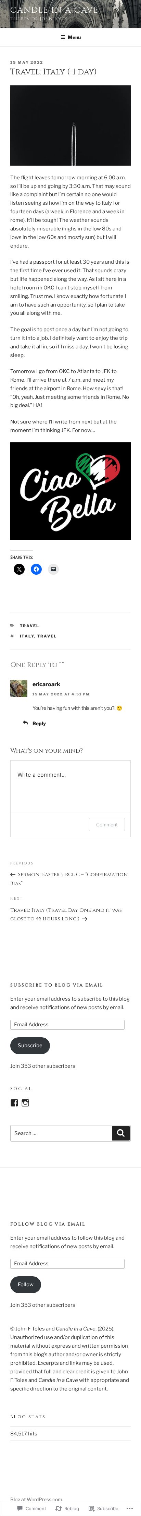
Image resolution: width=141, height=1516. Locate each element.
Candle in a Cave (54, 10)
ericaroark (46, 684)
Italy (27, 636)
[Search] (121, 1133)
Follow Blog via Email (48, 1224)
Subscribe (30, 1045)
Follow (26, 1284)
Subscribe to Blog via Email (57, 985)
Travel (30, 625)
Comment (107, 824)
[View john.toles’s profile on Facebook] (14, 1103)
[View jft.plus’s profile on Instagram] (25, 1103)
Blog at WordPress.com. (36, 1499)
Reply (39, 723)
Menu (74, 37)
